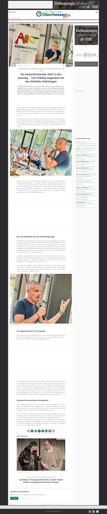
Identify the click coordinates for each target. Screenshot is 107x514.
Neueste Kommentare (83, 138)
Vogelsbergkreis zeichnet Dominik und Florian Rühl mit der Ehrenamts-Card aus (86, 150)
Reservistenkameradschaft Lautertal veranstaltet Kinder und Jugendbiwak (86, 144)
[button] (28, 431)
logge (14, 495)
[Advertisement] (41, 214)
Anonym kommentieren (27, 498)
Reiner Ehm (79, 181)
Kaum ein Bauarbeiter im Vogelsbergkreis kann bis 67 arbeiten (86, 156)
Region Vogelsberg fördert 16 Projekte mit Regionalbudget (85, 204)
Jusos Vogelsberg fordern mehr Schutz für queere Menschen (86, 189)
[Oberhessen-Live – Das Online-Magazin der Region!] (53, 14)
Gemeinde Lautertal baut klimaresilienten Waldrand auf (86, 176)
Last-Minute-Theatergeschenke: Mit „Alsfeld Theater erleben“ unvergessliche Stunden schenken (41, 480)
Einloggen (14, 498)
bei (81, 142)
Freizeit (20, 472)
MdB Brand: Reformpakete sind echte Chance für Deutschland (85, 169)
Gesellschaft (20, 65)
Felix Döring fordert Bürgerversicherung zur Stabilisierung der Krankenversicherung (85, 196)
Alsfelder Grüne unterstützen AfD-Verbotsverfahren (86, 163)
